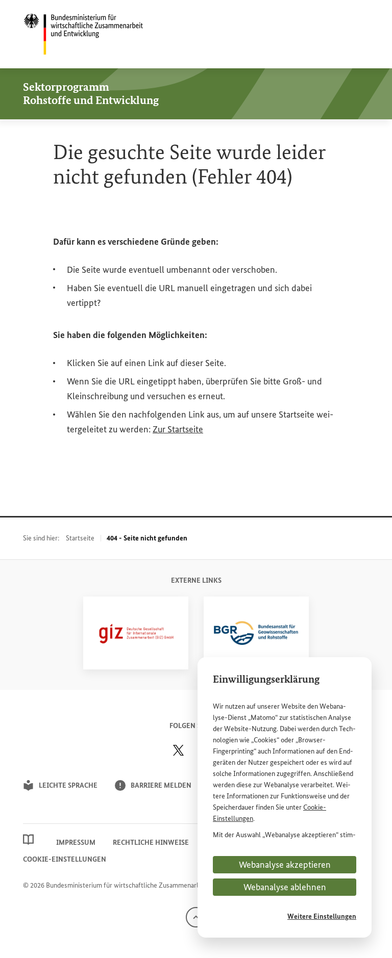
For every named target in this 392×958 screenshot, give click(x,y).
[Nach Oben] (196, 917)
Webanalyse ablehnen (284, 887)
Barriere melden (161, 785)
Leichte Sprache (68, 785)
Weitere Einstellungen (321, 916)
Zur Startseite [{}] (178, 429)
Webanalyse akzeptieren (285, 864)
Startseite (80, 538)
